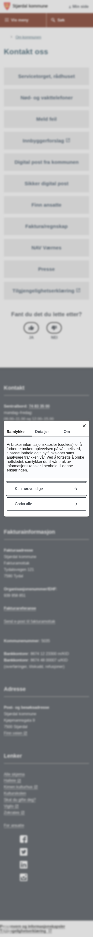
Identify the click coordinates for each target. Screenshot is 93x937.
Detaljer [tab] (42, 431)
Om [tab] (67, 431)
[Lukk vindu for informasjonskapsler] (84, 425)
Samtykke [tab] (16, 431)
